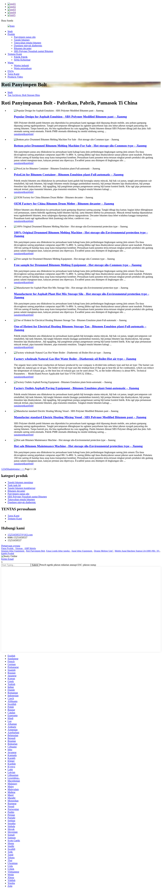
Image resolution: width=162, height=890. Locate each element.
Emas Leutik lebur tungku (58, 551)
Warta (10, 62)
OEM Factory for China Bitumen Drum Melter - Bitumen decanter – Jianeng (64, 203)
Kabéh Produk (7, 553)
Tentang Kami (15, 54)
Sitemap (19, 548)
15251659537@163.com (20, 534)
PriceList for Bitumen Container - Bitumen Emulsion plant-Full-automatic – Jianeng (69, 174)
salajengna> (15, 469)
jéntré (31, 134)
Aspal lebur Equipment (82, 551)
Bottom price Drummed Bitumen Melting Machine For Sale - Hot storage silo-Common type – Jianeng (80, 145)
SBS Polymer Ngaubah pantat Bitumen (33, 51)
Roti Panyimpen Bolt (35, 551)
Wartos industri (21, 65)
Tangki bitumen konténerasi (21, 488)
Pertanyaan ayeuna (10, 545)
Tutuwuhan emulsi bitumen (27, 42)
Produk (11, 34)
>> (23, 469)
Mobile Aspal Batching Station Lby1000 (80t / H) (137, 551)
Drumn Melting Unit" (103, 551)
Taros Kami (13, 74)
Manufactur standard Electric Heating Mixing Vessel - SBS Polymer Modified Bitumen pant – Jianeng (80, 417)
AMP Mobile (30, 548)
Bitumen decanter (22, 48)
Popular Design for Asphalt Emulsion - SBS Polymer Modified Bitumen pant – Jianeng (70, 116)
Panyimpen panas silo (25, 37)
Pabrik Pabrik (21, 57)
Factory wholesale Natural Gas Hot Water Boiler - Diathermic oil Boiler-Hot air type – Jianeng (75, 358)
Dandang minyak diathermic (28, 45)
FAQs (11, 71)
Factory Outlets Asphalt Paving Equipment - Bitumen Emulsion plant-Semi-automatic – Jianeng (76, 388)
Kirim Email (7, 559)
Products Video (15, 76)
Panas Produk (7, 548)
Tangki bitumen (22, 40)
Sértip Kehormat (22, 59)
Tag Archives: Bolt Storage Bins (24, 95)
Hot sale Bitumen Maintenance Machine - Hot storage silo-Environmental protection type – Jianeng (78, 446)
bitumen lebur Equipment (13, 551)
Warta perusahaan (23, 68)
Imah (10, 31)
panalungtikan (21, 134)
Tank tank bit (14, 485)
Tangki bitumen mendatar (20, 482)
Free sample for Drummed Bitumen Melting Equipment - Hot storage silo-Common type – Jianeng (78, 265)
